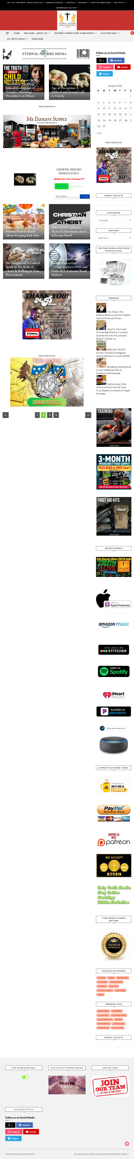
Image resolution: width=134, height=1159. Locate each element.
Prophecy (83, 3)
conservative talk (118, 1028)
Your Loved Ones (116, 982)
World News (113, 986)
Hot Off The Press (16, 3)
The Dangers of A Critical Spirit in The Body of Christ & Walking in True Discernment (23, 269)
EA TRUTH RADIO (16, 39)
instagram (107, 67)
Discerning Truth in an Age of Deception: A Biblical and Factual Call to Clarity (68, 90)
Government (103, 982)
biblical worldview (104, 1023)
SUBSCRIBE (37, 39)
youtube (124, 67)
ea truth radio (103, 1015)
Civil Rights (102, 986)
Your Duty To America (105, 990)
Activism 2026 (109, 33)
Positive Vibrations (101, 3)
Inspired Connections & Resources (74, 33)
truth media (117, 1011)
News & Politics (35, 3)
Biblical (101, 994)
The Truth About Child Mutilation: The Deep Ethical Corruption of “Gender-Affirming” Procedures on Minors (21, 88)
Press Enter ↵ (76, 186)
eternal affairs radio (105, 1019)
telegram (106, 74)
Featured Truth (123, 977)
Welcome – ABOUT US (35, 33)
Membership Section (66, 8)
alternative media (119, 1023)
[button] (86, 196)
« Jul (98, 133)
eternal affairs (103, 1011)
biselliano (119, 1019)
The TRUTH (119, 3)
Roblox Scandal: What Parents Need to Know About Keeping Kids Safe (22, 231)
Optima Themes (28, 1154)
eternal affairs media (118, 1015)
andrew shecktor (103, 1028)
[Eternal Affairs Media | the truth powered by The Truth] (67, 21)
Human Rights (120, 990)
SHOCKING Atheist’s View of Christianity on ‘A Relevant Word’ (69, 231)
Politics (111, 977)
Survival (70, 3)
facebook (118, 60)
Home (17, 33)
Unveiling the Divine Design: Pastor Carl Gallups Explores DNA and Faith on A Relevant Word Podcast (69, 267)
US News (102, 977)
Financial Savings (54, 3)
